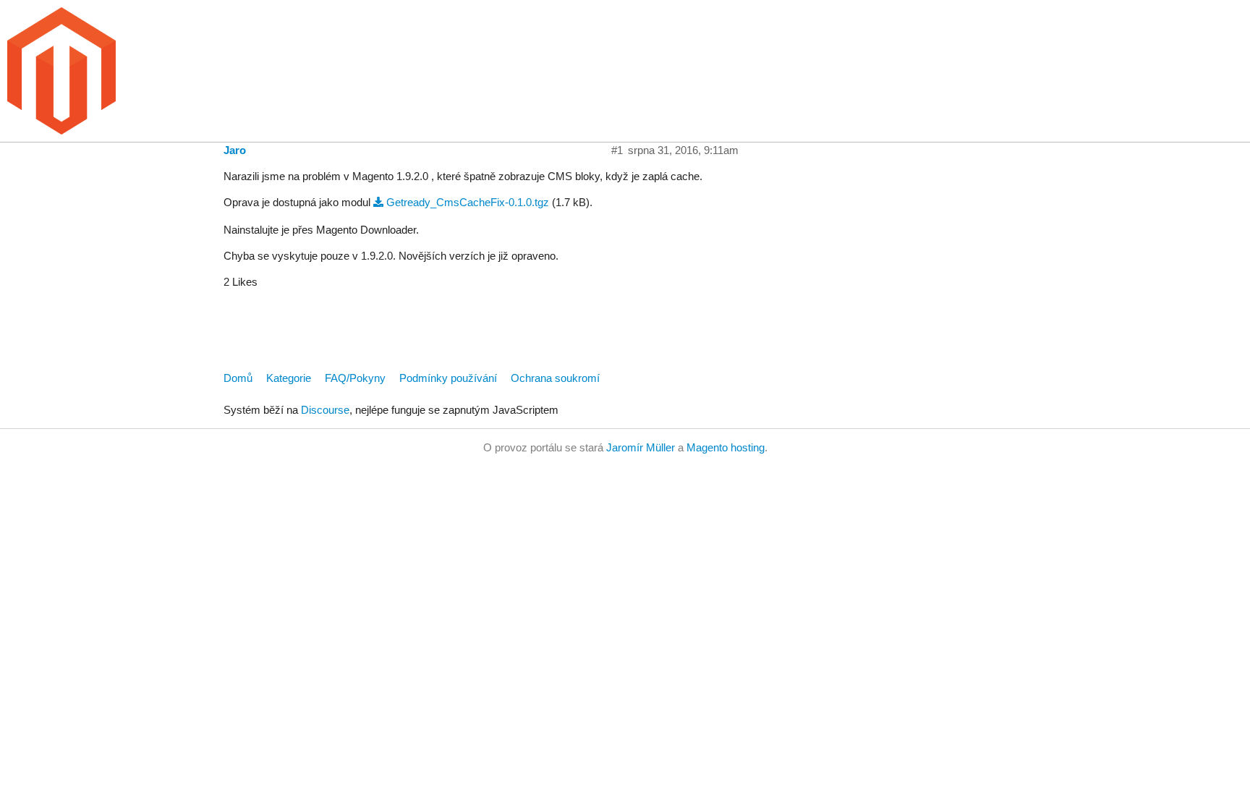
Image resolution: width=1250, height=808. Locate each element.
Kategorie (288, 378)
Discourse (325, 410)
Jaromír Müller (640, 447)
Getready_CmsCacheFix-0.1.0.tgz (467, 202)
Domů (238, 378)
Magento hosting (725, 447)
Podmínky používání (448, 378)
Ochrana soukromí (555, 378)
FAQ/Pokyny (355, 378)
